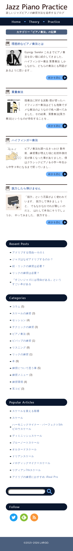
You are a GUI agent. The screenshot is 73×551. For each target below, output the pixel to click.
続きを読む (54, 77)
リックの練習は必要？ (26, 272)
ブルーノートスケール (26, 442)
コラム (16, 306)
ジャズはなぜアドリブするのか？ (32, 259)
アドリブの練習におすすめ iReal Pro (35, 476)
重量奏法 (17, 91)
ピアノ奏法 (19, 333)
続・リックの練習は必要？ (28, 266)
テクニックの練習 (23, 327)
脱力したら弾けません (26, 188)
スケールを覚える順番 (26, 410)
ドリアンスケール (23, 456)
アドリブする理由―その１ (28, 252)
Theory (34, 22)
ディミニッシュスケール (27, 435)
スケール (17, 417)
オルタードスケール (24, 449)
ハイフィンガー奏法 (25, 140)
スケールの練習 (21, 313)
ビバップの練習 (21, 340)
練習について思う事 (24, 368)
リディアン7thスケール (26, 470)
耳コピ (16, 388)
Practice (54, 22)
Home (16, 22)
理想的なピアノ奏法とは (28, 43)
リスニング (19, 347)
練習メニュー (20, 374)
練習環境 (17, 381)
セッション (19, 320)
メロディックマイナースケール (31, 463)
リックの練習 (20, 354)
